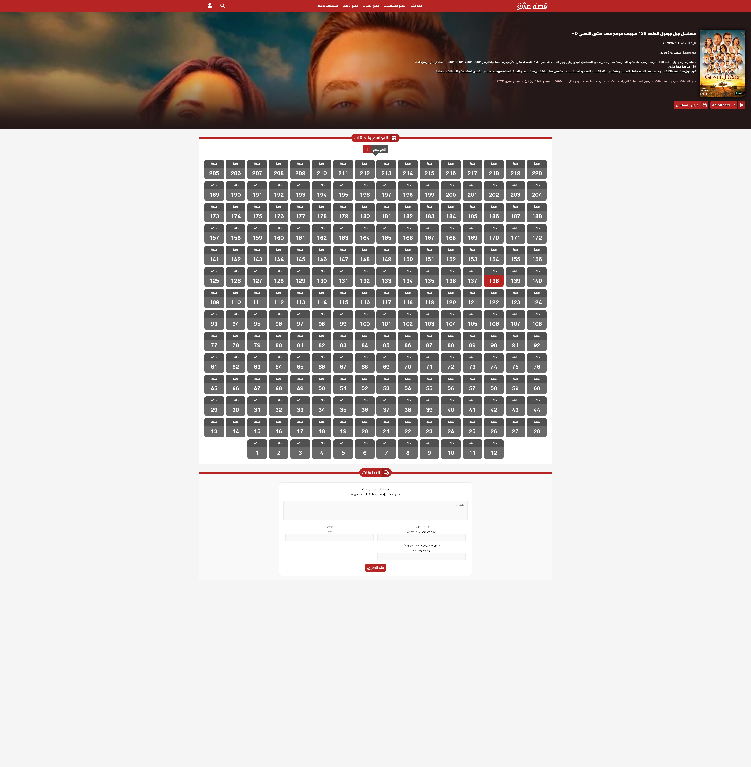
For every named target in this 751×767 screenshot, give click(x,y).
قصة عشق (416, 6)
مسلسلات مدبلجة (327, 6)
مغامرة (590, 81)
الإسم (329, 526)
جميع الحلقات (371, 6)
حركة (613, 81)
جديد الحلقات (688, 81)
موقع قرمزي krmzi (508, 81)
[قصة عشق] (532, 6)
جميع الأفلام (350, 6)
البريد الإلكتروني (421, 526)
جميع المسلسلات (394, 6)
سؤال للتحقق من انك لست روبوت (422, 545)
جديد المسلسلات (665, 81)
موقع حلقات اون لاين (537, 81)
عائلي (602, 81)
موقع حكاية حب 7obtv (567, 81)
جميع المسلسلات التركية (635, 81)
